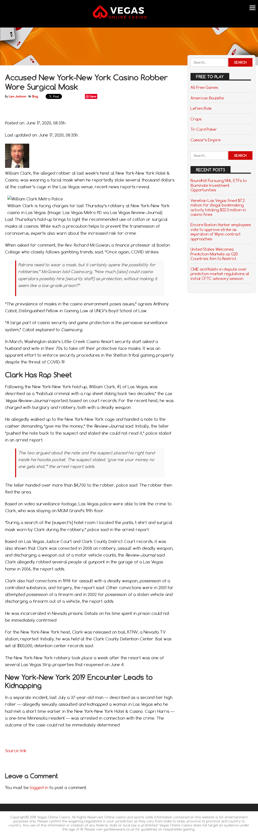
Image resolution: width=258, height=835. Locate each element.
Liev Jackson (17, 96)
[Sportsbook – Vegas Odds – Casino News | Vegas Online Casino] (126, 18)
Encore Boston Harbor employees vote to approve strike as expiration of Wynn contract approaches (220, 231)
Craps (196, 118)
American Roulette (207, 97)
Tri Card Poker (203, 129)
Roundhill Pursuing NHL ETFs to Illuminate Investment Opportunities (218, 185)
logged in (39, 787)
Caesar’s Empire (205, 139)
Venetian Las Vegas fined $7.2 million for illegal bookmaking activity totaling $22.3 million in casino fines (218, 207)
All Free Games (204, 87)
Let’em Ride (201, 108)
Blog (35, 96)
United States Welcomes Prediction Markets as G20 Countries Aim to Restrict (214, 254)
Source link (15, 750)
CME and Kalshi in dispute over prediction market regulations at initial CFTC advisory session (219, 274)
